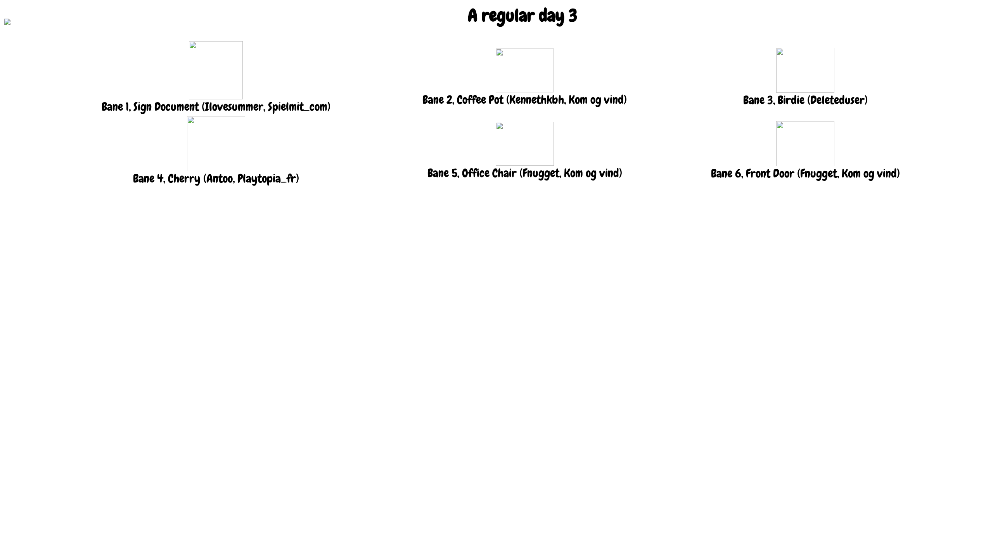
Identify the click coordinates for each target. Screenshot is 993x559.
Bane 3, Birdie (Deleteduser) (805, 100)
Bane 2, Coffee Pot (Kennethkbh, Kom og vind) (524, 99)
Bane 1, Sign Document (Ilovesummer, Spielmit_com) (216, 106)
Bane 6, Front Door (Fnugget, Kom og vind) (805, 173)
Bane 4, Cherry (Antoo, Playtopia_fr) (216, 178)
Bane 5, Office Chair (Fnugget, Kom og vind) (524, 173)
